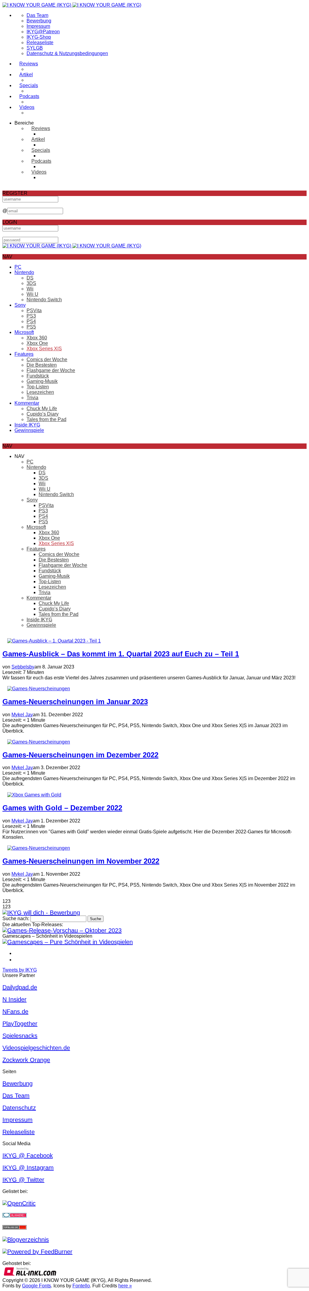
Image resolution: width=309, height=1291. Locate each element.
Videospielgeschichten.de (36, 1047)
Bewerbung (39, 20)
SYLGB (35, 48)
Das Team (37, 15)
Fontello (81, 1285)
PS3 (31, 316)
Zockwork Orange (26, 1060)
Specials (28, 85)
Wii (30, 288)
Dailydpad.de (19, 987)
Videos (26, 107)
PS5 (31, 326)
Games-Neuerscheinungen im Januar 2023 (75, 702)
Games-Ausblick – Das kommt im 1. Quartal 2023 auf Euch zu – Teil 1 (120, 654)
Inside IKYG (27, 424)
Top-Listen (38, 386)
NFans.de (15, 1011)
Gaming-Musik (42, 381)
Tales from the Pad (46, 419)
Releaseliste (40, 42)
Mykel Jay (22, 714)
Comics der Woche (47, 359)
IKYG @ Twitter (23, 1179)
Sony (20, 305)
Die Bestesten (42, 365)
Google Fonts (36, 1285)
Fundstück (38, 375)
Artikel (26, 74)
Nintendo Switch (44, 299)
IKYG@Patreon (43, 31)
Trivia (32, 397)
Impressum (38, 26)
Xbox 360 (37, 337)
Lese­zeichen (40, 392)
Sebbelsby (22, 666)
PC (17, 267)
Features (23, 354)
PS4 (31, 321)
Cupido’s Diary (43, 414)
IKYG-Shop (39, 37)
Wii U (32, 294)
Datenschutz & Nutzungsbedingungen (67, 53)
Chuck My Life (42, 408)
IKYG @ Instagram (28, 1167)
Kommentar (26, 403)
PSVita (34, 310)
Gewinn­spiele (29, 430)
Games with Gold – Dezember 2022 (62, 808)
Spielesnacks (19, 1035)
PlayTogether (19, 1023)
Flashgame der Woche (51, 370)
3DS (31, 283)
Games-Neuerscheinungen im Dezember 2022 (80, 755)
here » (125, 1285)
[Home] (71, 5)
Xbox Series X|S (44, 348)
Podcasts (29, 96)
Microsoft (24, 332)
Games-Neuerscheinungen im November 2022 (80, 861)
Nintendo (24, 272)
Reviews (28, 63)
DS (30, 277)
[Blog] (25, 1239)
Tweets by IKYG (19, 969)
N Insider (14, 999)
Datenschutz (19, 1107)
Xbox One (37, 343)
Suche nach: (15, 918)
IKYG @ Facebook (27, 1155)
